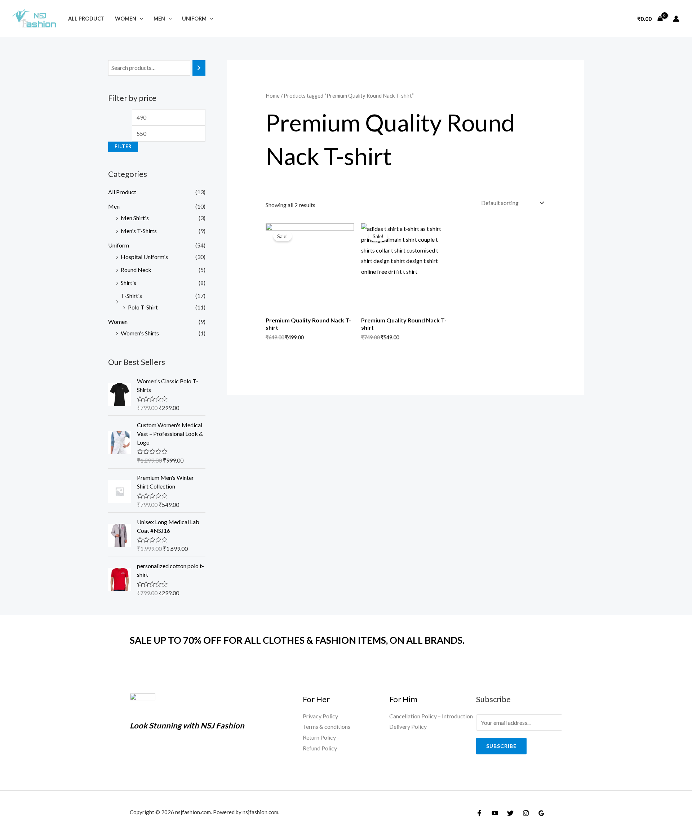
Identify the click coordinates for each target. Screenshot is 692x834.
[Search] (198, 68)
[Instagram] (526, 813)
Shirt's (128, 282)
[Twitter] (510, 813)
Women (125, 18)
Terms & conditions (326, 726)
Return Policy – (321, 737)
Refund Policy (320, 748)
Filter (123, 146)
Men (159, 18)
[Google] (541, 813)
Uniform (194, 18)
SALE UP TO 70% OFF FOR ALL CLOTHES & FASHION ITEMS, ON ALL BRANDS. (297, 640)
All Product (86, 18)
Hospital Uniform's (144, 256)
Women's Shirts (140, 333)
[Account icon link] (676, 18)
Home (273, 95)
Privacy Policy (320, 716)
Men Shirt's (135, 217)
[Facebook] (479, 813)
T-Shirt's (131, 295)
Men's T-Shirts (139, 230)
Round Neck (136, 269)
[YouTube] (495, 813)
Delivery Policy (408, 726)
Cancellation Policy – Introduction (431, 716)
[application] (139, 18)
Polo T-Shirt (143, 307)
